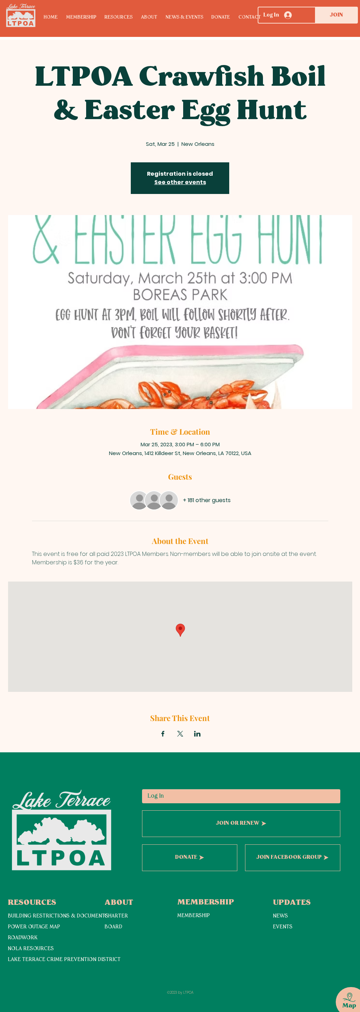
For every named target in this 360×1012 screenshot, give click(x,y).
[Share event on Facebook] (163, 734)
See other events (180, 182)
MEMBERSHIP (193, 916)
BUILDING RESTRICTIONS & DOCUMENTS (58, 916)
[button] (122, 17)
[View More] (33, 975)
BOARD (113, 927)
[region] (344, 994)
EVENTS (282, 927)
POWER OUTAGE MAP (34, 927)
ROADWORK (23, 938)
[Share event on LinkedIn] (197, 734)
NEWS (280, 916)
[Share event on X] (180, 734)
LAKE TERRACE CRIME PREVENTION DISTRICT (64, 959)
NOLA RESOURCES (31, 949)
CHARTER (116, 916)
